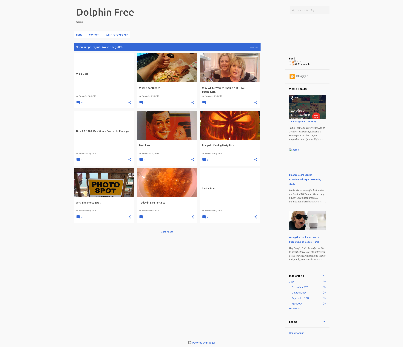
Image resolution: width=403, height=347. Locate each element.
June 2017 (297, 303)
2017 (291, 281)
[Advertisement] (273, 100)
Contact (94, 35)
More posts (167, 232)
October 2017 (299, 292)
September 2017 (300, 298)
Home (79, 35)
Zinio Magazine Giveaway (302, 121)
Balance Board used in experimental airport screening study (305, 179)
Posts (297, 61)
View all (254, 47)
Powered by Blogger (203, 342)
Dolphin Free (105, 11)
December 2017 (300, 287)
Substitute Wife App (117, 35)
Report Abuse (296, 333)
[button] (130, 102)
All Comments (302, 64)
